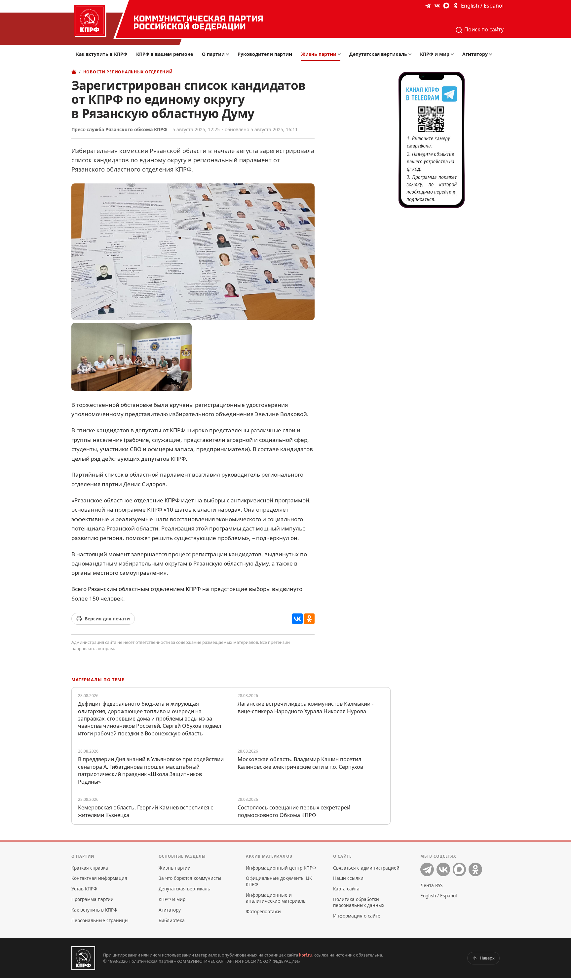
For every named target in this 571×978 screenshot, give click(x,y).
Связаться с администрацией (366, 868)
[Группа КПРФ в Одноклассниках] (456, 5)
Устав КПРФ (84, 888)
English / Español (482, 5)
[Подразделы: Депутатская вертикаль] (411, 54)
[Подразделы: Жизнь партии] (341, 54)
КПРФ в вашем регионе (164, 54)
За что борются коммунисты (190, 878)
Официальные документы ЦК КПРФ (279, 881)
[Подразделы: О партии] (229, 54)
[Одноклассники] (309, 618)
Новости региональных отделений (128, 72)
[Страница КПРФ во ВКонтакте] (437, 5)
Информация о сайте (356, 916)
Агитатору (475, 54)
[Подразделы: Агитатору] (492, 54)
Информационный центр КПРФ (281, 868)
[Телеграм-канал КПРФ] (428, 5)
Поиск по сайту (483, 29)
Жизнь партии (318, 54)
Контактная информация (99, 878)
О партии (213, 54)
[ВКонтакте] (297, 618)
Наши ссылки (348, 878)
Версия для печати (107, 618)
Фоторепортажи (263, 911)
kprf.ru (305, 955)
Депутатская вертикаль (378, 54)
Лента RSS (431, 885)
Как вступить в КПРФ (101, 54)
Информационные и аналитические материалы (276, 898)
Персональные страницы (100, 920)
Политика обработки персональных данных (358, 902)
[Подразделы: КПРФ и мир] (454, 54)
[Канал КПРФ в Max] (446, 5)
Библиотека (172, 920)
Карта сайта (346, 888)
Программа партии (92, 899)
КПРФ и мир (434, 54)
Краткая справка (89, 868)
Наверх (487, 958)
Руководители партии (265, 54)
